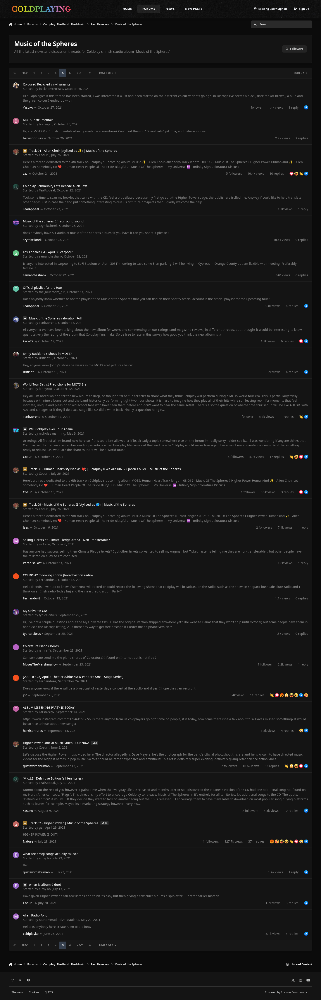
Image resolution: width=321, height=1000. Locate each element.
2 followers (264, 527)
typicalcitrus (48, 615)
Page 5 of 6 (106, 73)
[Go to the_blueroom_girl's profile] (16, 289)
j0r (25, 695)
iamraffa (45, 650)
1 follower (255, 107)
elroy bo (45, 858)
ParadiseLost (32, 563)
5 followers (234, 173)
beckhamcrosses (51, 89)
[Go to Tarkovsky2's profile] (16, 709)
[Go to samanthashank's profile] (16, 253)
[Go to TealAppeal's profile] (16, 187)
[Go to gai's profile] (16, 824)
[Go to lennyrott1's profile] (16, 385)
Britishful (45, 358)
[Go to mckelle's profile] (16, 541)
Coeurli (44, 155)
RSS (50, 992)
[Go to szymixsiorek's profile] (16, 222)
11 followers (210, 841)
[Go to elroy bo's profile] (16, 855)
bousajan (45, 124)
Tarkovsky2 (47, 712)
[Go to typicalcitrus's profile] (16, 612)
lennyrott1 (46, 389)
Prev (25, 73)
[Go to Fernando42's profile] (16, 576)
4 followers (236, 457)
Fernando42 (47, 580)
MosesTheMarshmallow (40, 664)
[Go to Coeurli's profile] (16, 152)
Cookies (34, 992)
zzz (25, 173)
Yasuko (28, 107)
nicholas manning (52, 433)
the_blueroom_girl (52, 292)
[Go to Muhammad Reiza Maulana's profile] (16, 916)
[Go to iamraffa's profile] (16, 647)
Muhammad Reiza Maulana (59, 920)
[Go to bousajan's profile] (16, 121)
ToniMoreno (47, 323)
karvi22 (28, 341)
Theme (16, 992)
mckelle (44, 544)
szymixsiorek (48, 226)
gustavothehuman (36, 766)
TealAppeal (47, 190)
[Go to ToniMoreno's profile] (16, 319)
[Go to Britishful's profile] (16, 355)
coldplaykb (31, 934)
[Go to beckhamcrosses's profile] (16, 85)
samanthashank (50, 256)
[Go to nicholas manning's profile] (16, 430)
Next (79, 73)
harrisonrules (33, 138)
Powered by (286, 992)
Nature (28, 841)
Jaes (26, 527)
